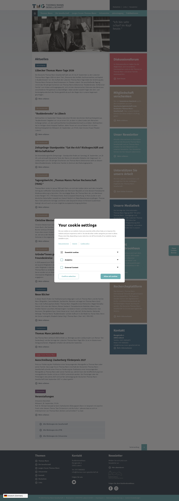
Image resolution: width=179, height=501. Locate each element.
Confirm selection (69, 276)
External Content (71, 267)
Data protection (63, 243)
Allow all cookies (110, 276)
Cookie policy (85, 243)
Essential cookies (72, 252)
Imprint (74, 243)
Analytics (68, 260)
